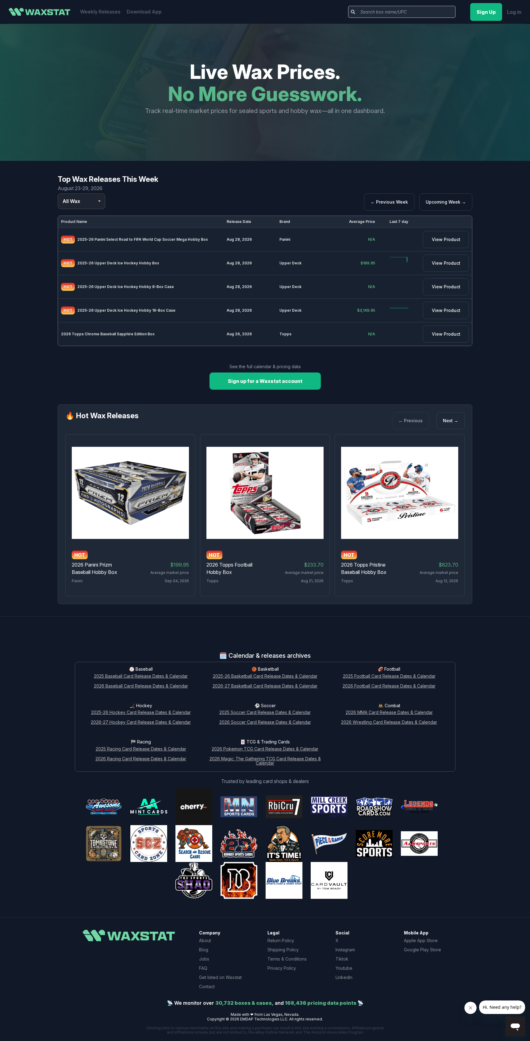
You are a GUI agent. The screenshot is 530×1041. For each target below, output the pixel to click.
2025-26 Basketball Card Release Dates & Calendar (265, 676)
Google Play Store (422, 949)
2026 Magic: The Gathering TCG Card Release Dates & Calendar (265, 761)
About (205, 940)
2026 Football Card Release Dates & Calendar (389, 686)
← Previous (410, 420)
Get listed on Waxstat (220, 977)
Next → (450, 420)
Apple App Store (421, 940)
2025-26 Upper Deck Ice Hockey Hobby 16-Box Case (126, 310)
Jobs (204, 958)
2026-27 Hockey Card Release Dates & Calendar (141, 722)
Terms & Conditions (287, 958)
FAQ (203, 968)
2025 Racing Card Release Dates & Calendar (141, 749)
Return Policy (280, 940)
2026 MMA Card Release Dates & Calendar (389, 712)
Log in (514, 12)
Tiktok (342, 958)
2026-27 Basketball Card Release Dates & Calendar (265, 686)
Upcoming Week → (446, 202)
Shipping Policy (283, 949)
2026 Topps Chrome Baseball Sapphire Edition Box (108, 334)
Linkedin (344, 977)
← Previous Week (389, 202)
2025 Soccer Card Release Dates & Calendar (265, 712)
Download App (144, 12)
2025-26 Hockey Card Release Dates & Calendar (141, 712)
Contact (207, 986)
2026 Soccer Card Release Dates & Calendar (265, 722)
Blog (203, 949)
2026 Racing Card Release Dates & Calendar (140, 759)
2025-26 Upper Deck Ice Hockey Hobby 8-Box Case (125, 286)
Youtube (344, 968)
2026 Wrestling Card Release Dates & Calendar (389, 722)
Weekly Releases (100, 12)
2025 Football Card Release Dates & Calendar (389, 676)
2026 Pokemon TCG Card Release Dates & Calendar (265, 749)
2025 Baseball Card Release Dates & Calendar (141, 676)
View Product (446, 239)
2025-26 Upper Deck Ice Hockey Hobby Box (118, 263)
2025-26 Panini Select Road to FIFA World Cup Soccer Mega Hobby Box (142, 239)
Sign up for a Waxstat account (265, 381)
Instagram (345, 949)
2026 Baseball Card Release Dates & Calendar (141, 686)
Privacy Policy (281, 968)
